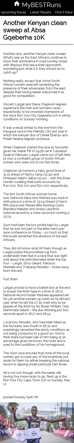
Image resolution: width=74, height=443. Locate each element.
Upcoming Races (13, 12)
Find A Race (64, 12)
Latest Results (40, 12)
